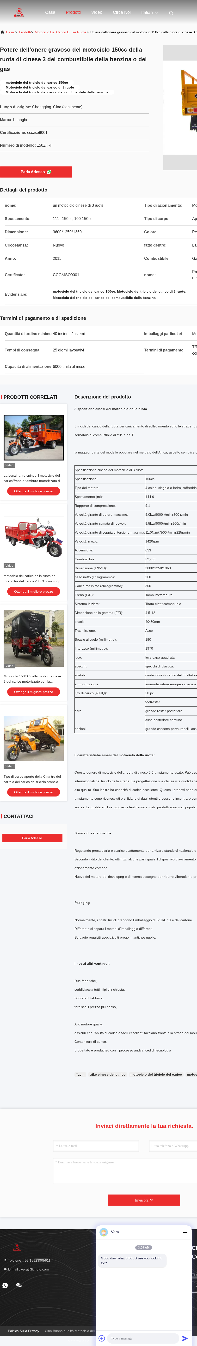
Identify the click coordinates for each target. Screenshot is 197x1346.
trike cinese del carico (108, 1074)
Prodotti (73, 12)
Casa (50, 12)
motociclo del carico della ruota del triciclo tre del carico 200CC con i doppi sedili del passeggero (33, 581)
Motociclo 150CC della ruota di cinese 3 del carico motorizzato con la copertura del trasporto (32, 681)
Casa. (10, 32)
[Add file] (101, 1338)
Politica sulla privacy (23, 1331)
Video (96, 12)
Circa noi (122, 12)
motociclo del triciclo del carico (156, 1074)
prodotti (25, 32)
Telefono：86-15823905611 (28, 1260)
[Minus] (185, 1232)
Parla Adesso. (33, 172)
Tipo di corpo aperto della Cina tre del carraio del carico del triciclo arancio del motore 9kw (34, 782)
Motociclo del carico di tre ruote (60, 32)
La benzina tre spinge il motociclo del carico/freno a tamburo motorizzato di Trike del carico (32, 481)
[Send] (185, 1338)
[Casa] (19, 12)
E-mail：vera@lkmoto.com (28, 1269)
